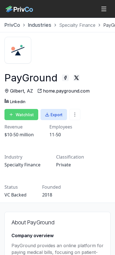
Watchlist (25, 114)
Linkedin (17, 101)
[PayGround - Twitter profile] (76, 77)
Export (57, 114)
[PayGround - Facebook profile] (65, 77)
